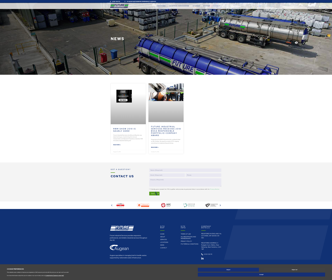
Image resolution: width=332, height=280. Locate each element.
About (159, 6)
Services (163, 239)
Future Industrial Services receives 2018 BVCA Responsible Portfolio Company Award (166, 131)
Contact (216, 6)
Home (162, 234)
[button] (112, 205)
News (162, 245)
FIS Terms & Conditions (189, 244)
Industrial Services (177, 6)
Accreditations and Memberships (188, 237)
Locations (164, 242)
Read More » (117, 144)
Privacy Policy (186, 241)
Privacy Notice (214, 189)
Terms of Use (186, 234)
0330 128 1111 (116, 1)
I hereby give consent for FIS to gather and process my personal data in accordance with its (185, 189)
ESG (204, 6)
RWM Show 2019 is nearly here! (124, 130)
